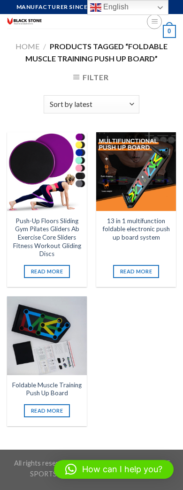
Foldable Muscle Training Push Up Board (47, 389)
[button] (114, 469)
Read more (47, 271)
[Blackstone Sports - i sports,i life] (69, 21)
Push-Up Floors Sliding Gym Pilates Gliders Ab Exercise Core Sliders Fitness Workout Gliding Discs (47, 237)
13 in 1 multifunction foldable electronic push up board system (136, 229)
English (115, 7)
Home (27, 46)
